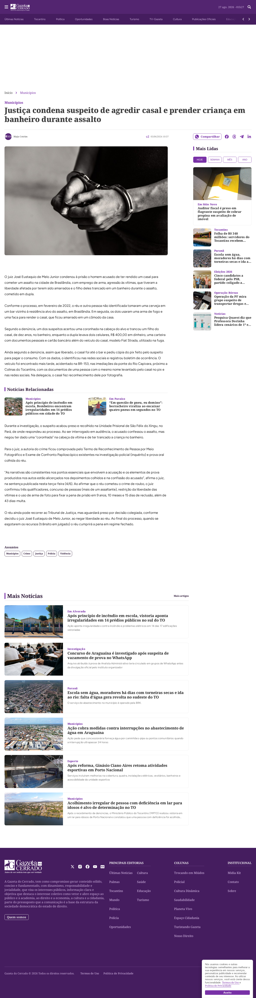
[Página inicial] (23, 866)
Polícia (51, 553)
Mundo (114, 900)
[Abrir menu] (6, 6)
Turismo (134, 19)
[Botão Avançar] (249, 19)
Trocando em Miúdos (189, 873)
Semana (215, 159)
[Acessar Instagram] (80, 866)
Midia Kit (234, 873)
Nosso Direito (183, 936)
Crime (26, 553)
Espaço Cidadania (186, 918)
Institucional (240, 863)
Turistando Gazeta (187, 927)
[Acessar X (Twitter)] (72, 866)
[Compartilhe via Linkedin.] (249, 136)
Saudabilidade (184, 900)
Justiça (39, 553)
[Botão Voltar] (243, 19)
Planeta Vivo (183, 909)
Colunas (181, 863)
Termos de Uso (89, 973)
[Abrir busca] (249, 7)
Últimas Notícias (14, 19)
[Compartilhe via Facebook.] (227, 136)
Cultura (177, 19)
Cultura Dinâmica (186, 891)
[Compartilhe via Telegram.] (242, 136)
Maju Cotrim (20, 136)
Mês (229, 159)
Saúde (141, 882)
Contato (233, 882)
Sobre (232, 891)
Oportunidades (84, 19)
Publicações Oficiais (204, 19)
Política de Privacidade (118, 973)
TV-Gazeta (156, 19)
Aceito (227, 992)
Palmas (114, 882)
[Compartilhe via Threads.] (234, 136)
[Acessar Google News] (102, 866)
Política (60, 19)
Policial (179, 882)
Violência (65, 553)
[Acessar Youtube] (95, 866)
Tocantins (40, 19)
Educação (232, 19)
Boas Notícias (111, 19)
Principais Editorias (126, 863)
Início (8, 93)
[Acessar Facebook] (87, 866)
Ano (244, 159)
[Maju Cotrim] (8, 136)
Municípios (28, 93)
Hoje (200, 159)
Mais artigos (181, 596)
